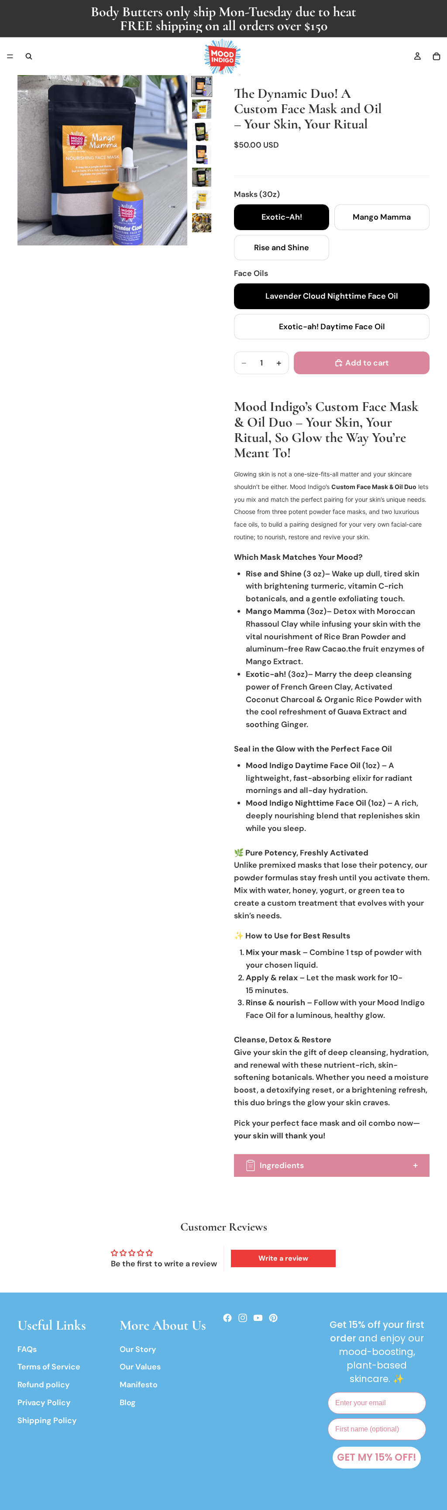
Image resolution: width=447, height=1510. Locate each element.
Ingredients (282, 1165)
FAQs (27, 1349)
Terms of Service (48, 1367)
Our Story (138, 1349)
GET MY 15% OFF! (376, 1457)
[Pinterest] (273, 1318)
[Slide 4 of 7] (201, 154)
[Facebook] (227, 1318)
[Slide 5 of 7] (201, 177)
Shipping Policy (47, 1420)
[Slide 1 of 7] (201, 86)
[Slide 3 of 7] (201, 131)
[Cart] (436, 56)
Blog (128, 1402)
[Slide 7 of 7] (201, 222)
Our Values (140, 1367)
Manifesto (139, 1384)
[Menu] (10, 56)
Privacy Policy (44, 1402)
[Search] (28, 56)
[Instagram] (242, 1318)
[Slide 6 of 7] (201, 200)
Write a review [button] (283, 1258)
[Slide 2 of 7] (201, 109)
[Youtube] (258, 1318)
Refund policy (43, 1384)
